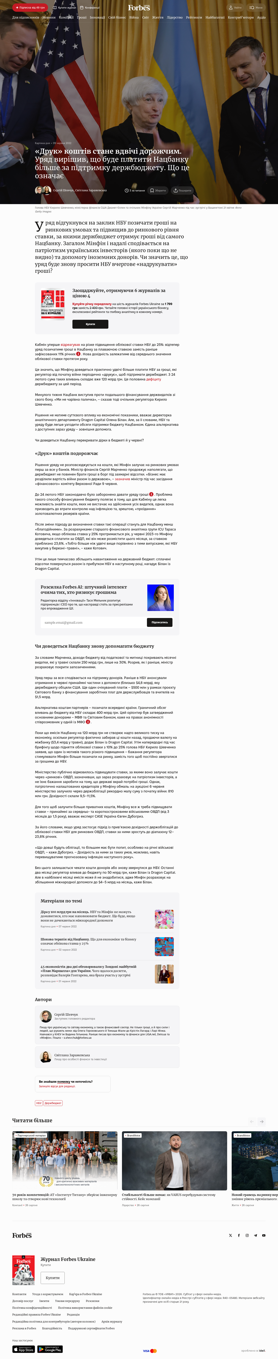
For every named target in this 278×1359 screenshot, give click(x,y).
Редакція (73, 1314)
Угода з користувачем (47, 1294)
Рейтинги (194, 17)
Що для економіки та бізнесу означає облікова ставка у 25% (88, 941)
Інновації (97, 17)
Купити (90, 324)
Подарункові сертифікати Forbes (91, 1328)
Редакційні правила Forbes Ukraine (36, 1314)
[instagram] (247, 1235)
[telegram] (255, 1235)
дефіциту (153, 379)
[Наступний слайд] (261, 1121)
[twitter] (230, 1235)
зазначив (122, 479)
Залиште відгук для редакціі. (57, 1086)
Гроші (81, 17)
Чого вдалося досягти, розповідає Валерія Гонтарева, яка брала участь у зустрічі (88, 971)
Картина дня (42, 143)
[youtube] (264, 1235)
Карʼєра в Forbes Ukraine (85, 1294)
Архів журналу (112, 1321)
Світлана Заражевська (91, 190)
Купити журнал (67, 7)
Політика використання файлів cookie (85, 1307)
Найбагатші (215, 17)
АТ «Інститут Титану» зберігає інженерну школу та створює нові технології (64, 1197)
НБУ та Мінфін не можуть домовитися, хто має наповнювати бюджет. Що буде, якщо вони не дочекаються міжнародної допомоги (88, 916)
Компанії (66, 17)
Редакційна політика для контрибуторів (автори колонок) (54, 1321)
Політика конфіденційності (32, 1307)
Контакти (19, 1294)
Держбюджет (53, 1103)
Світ (145, 17)
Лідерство (175, 17)
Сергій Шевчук (63, 190)
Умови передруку (67, 1301)
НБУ (38, 1103)
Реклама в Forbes (24, 1328)
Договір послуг (22, 1301)
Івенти (44, 1301)
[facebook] (239, 1235)
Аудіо (261, 17)
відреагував (70, 344)
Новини (49, 17)
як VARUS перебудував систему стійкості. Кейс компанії (168, 1197)
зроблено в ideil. (253, 1351)
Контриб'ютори (241, 17)
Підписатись (160, 622)
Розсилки (92, 1301)
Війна (134, 17)
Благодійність (52, 1328)
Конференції (92, 7)
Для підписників (25, 17)
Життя (157, 17)
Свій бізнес (117, 17)
